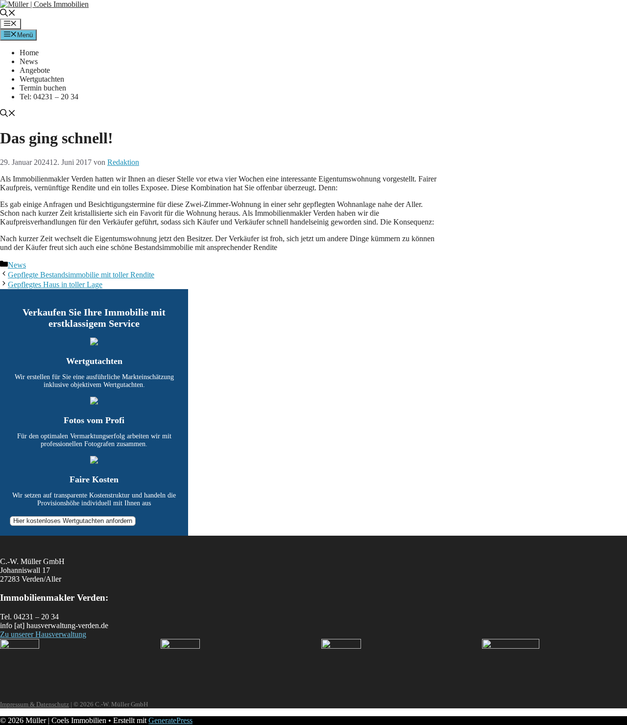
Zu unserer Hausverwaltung (43, 634)
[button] (8, 14)
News (29, 61)
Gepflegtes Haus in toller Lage (55, 284)
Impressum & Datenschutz (34, 704)
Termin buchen (43, 88)
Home (29, 52)
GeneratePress (170, 720)
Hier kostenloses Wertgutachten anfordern (72, 520)
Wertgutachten (42, 79)
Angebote (35, 70)
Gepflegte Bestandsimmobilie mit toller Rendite (81, 275)
